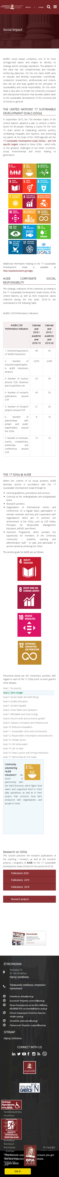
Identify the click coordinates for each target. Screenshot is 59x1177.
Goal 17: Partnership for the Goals (20, 756)
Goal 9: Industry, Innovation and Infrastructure (25, 722)
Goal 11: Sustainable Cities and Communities (25, 731)
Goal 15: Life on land (13, 748)
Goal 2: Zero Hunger (21, 692)
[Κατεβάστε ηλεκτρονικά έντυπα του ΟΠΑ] (29, 946)
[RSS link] (39, 1054)
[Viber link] (44, 1055)
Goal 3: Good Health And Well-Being (20, 697)
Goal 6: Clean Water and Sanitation (20, 709)
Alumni (28, 7)
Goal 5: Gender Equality (14, 705)
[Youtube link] (24, 1054)
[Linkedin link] (14, 1054)
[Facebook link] (29, 1054)
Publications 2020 (20, 873)
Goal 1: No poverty (12, 688)
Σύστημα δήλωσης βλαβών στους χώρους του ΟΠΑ (11, 1158)
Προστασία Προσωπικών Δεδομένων (10, 1122)
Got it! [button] (18, 1171)
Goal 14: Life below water (15, 744)
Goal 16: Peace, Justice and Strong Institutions (25, 752)
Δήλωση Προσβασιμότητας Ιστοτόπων (13, 1112)
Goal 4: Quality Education (15, 701)
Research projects (20, 899)
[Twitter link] (19, 1054)
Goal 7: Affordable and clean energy (20, 714)
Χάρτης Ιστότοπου (13, 1038)
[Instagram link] (34, 1054)
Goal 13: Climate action (14, 739)
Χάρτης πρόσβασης (19, 976)
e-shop (41, 7)
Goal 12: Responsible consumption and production (28, 735)
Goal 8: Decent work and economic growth (24, 718)
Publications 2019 (20, 879)
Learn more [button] (12, 1163)
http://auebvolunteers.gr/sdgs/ (18, 270)
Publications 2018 (20, 886)
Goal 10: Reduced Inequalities (17, 727)
